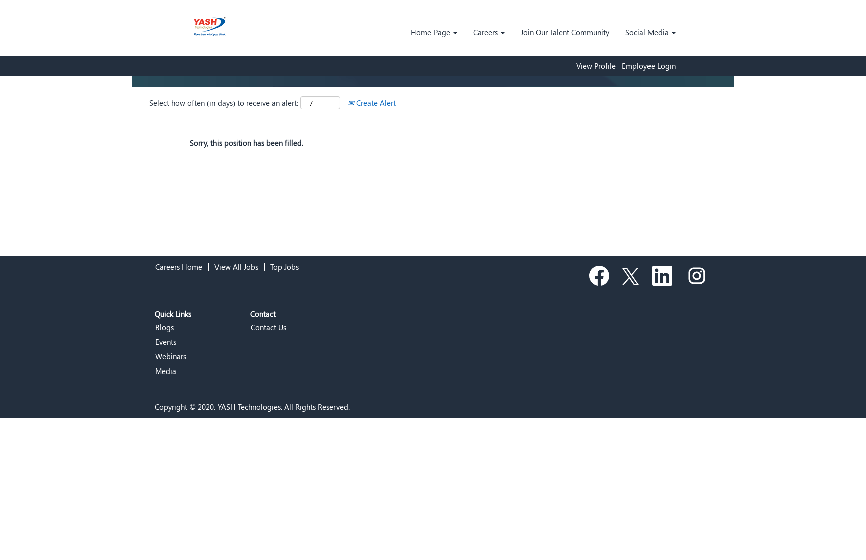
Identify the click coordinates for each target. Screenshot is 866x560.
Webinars (170, 356)
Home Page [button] (431, 32)
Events (165, 342)
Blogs (164, 327)
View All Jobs (236, 267)
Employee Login (649, 66)
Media (165, 371)
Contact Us (268, 327)
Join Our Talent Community (565, 32)
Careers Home (178, 267)
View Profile (596, 66)
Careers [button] (486, 32)
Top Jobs (284, 267)
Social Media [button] (648, 32)
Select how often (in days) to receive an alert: (223, 103)
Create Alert (375, 103)
